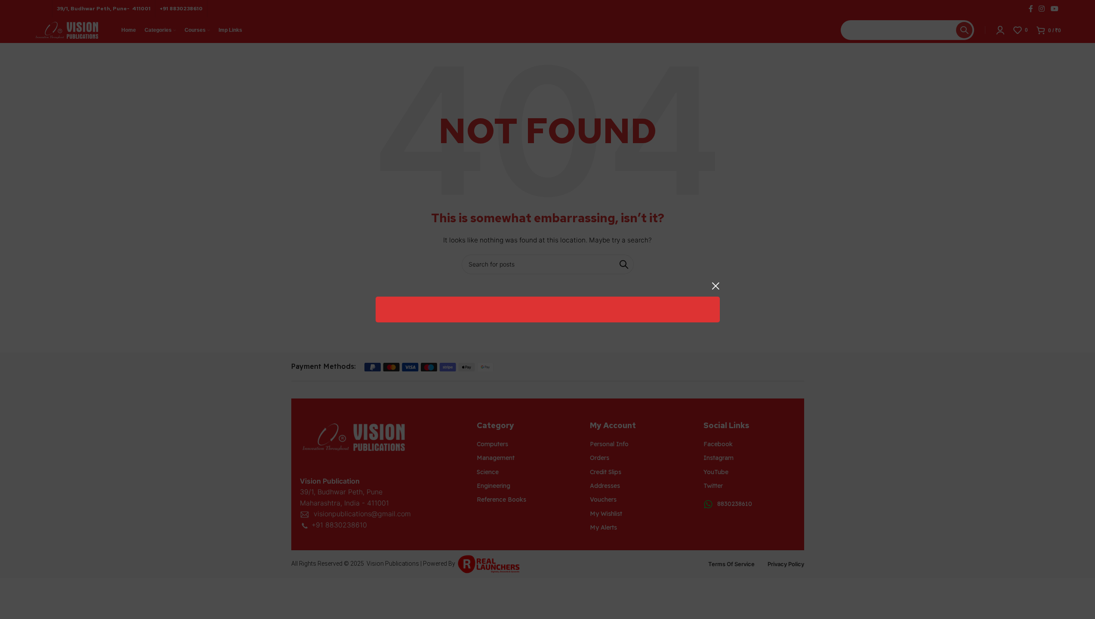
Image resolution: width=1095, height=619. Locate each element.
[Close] (715, 286)
